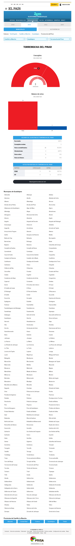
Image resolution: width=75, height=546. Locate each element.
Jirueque (29, 338)
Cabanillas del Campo (55, 245)
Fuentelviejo (7, 311)
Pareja (28, 395)
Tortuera (51, 468)
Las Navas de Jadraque (55, 345)
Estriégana (52, 301)
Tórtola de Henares (32, 468)
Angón (50, 218)
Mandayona (30, 358)
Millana (51, 371)
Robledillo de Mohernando (34, 421)
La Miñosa (51, 341)
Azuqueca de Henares (33, 235)
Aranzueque (7, 225)
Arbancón (29, 225)
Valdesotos (52, 488)
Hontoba (51, 325)
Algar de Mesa (30, 208)
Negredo (6, 388)
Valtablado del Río (54, 491)
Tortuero (6, 471)
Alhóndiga (7, 211)
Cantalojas (29, 251)
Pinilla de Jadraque (32, 401)
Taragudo (7, 448)
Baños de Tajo (8, 238)
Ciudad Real (23, 521)
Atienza (51, 231)
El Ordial (51, 288)
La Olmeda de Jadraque (11, 345)
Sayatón (51, 435)
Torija (6, 458)
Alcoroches (52, 205)
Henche (29, 318)
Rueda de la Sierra (54, 425)
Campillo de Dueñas (9, 248)
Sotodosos (29, 445)
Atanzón (29, 231)
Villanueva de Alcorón (55, 495)
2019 (12, 24)
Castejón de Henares (10, 258)
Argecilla (6, 228)
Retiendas (7, 418)
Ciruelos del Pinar (54, 271)
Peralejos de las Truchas (55, 398)
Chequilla (51, 265)
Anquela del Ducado (32, 221)
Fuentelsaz (52, 308)
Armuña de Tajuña (54, 228)
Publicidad (23, 531)
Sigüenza (29, 441)
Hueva (28, 331)
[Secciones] (6, 8)
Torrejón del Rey (31, 461)
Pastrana (51, 395)
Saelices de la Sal (54, 428)
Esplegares (7, 301)
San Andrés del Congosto (33, 431)
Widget (63, 20)
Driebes (51, 281)
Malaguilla (7, 358)
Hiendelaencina (31, 321)
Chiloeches (30, 268)
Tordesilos (52, 455)
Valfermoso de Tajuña (10, 491)
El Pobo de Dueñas (32, 291)
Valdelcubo (30, 485)
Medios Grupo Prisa (37, 544)
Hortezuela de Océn (32, 328)
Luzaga (51, 351)
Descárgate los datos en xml (37, 181)
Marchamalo (30, 361)
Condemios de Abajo (10, 278)
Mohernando (30, 378)
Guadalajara (7, 318)
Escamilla (51, 295)
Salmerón (7, 431)
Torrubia (6, 468)
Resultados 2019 (33, 20)
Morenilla (29, 385)
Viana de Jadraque (32, 495)
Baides (51, 235)
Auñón (6, 235)
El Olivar (29, 288)
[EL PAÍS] (14, 8)
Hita (5, 325)
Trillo (5, 475)
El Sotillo (6, 295)
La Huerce (7, 341)
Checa (28, 265)
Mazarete (51, 365)
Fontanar (6, 305)
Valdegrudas (7, 485)
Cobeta (6, 275)
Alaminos (6, 198)
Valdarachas (30, 478)
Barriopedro (52, 238)
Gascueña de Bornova (55, 315)
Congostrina (52, 278)
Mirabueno (30, 375)
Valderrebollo (30, 488)
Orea (5, 391)
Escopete (29, 298)
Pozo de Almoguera (9, 408)
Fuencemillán (52, 305)
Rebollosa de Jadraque (33, 415)
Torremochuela (53, 465)
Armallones (30, 228)
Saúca (28, 435)
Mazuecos (7, 368)
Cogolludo (51, 275)
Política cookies (48, 531)
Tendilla (6, 451)
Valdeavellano (8, 481)
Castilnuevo (7, 261)
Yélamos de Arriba (32, 508)
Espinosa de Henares (54, 298)
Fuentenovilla (30, 311)
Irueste (51, 335)
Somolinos (7, 445)
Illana (5, 335)
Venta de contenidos (15, 531)
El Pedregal (7, 291)
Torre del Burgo (8, 461)
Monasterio (7, 381)
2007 (62, 24)
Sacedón (29, 428)
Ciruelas (29, 271)
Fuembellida (30, 305)
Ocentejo (29, 388)
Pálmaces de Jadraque (33, 391)
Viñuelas (6, 505)
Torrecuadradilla (53, 458)
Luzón (6, 355)
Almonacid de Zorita (32, 215)
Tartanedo (52, 448)
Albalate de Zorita (54, 198)
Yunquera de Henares (55, 508)
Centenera (7, 265)
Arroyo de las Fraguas (10, 231)
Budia (50, 241)
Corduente (29, 281)
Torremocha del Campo (10, 465)
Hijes (50, 321)
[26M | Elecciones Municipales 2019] (37, 14)
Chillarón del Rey (9, 268)
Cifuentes (51, 268)
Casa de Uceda (8, 255)
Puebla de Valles (53, 411)
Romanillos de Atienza (10, 425)
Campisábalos (53, 248)
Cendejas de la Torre (54, 261)
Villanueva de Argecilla (10, 498)
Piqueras (29, 405)
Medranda (29, 368)
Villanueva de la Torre (33, 498)
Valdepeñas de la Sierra (10, 488)
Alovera (6, 218)
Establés (29, 301)
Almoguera (7, 215)
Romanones (30, 425)
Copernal (6, 281)
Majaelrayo (30, 355)
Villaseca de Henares (10, 501)
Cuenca (37, 521)
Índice (41, 533)
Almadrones (52, 211)
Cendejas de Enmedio (32, 261)
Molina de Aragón (53, 378)
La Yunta (29, 348)
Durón (6, 285)
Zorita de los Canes (54, 511)
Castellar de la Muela (32, 258)
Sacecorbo (7, 428)
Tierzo (50, 451)
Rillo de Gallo (52, 418)
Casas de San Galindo (32, 255)
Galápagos (7, 315)
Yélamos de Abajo (9, 508)
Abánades (7, 195)
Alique (28, 211)
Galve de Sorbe (31, 315)
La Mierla (29, 341)
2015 (29, 24)
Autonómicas (54, 29)
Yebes (28, 505)
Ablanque (29, 195)
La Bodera (52, 338)
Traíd (28, 471)
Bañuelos (29, 238)
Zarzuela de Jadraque (33, 511)
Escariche (7, 298)
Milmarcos (7, 375)
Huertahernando (8, 331)
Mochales (7, 378)
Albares (6, 201)
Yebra (50, 505)
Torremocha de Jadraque (56, 461)
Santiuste (7, 435)
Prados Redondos (9, 411)
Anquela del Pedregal (55, 221)
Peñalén (6, 398)
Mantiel (51, 358)
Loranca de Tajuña (9, 351)
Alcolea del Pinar (31, 205)
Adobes (51, 195)
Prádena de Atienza (54, 408)
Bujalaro (6, 245)
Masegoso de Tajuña (54, 361)
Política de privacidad (38, 531)
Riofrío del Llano (8, 421)
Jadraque (7, 338)
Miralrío (51, 375)
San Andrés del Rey (54, 431)
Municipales (20, 29)
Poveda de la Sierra (54, 405)
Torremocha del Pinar (33, 465)
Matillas (29, 365)
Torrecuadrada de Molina (34, 458)
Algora (51, 208)
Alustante (29, 218)
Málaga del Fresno (54, 355)
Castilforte (52, 258)
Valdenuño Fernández (55, 485)
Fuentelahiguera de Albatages (12, 308)
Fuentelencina (30, 308)
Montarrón (52, 381)
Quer (5, 415)
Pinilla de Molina (53, 401)
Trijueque (51, 471)
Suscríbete (54, 4)
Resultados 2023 (21, 20)
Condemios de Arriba (32, 278)
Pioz (5, 405)
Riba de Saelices (31, 418)
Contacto (7, 531)
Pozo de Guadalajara (32, 408)
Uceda (28, 475)
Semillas (29, 438)
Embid (28, 295)
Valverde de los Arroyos (10, 495)
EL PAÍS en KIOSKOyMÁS (33, 533)
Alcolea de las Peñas (10, 205)
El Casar (51, 285)
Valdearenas (52, 478)
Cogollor (29, 275)
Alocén (51, 215)
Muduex (51, 385)
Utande (6, 478)
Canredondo (7, 251)
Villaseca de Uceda (32, 501)
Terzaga (29, 451)
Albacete (10, 521)
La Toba (6, 348)
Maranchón (7, 361)
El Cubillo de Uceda (9, 288)
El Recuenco (52, 291)
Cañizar (51, 251)
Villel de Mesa (52, 501)
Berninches (7, 241)
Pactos (41, 20)
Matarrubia (7, 365)
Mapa (67, 531)
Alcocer (51, 201)
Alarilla (28, 198)
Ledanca (51, 348)
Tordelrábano (30, 455)
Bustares (29, 245)
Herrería (6, 321)
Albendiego (30, 201)
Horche (6, 328)
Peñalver (29, 398)
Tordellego (7, 455)
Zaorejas (6, 511)
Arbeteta (51, 225)
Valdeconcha (52, 481)
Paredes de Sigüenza (10, 395)
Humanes (51, 331)
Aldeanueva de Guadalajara (11, 208)
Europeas (57, 20)
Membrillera (7, 371)
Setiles (51, 438)
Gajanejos (51, 311)
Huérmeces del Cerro (55, 328)
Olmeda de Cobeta (54, 388)
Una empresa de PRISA (37, 539)
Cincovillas (7, 271)
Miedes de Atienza (32, 371)
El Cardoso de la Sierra (33, 285)
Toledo (65, 521)
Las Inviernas (30, 345)
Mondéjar (29, 381)
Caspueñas (52, 255)
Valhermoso (30, 491)
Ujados (51, 475)
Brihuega (29, 241)
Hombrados (30, 325)
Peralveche (7, 401)
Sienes (6, 441)
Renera (51, 415)
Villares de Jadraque (54, 498)
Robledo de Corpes (54, 421)
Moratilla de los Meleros (10, 385)
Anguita (6, 221)
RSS (45, 533)
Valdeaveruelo (30, 481)
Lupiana (29, 351)
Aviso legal (29, 531)
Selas (5, 438)
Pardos (51, 391)
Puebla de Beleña (31, 411)
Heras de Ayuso (53, 318)
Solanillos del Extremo (55, 441)
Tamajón (51, 445)
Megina (51, 368)
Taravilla (29, 448)
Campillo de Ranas (32, 248)
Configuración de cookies (59, 531)
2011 (45, 24)
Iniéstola (29, 335)
